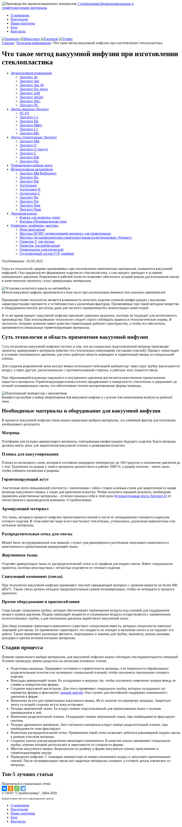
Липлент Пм (29, 201)
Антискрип (28, 185)
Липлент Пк (29, 197)
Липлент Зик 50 (32, 85)
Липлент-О (28, 145)
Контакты (18, 31)
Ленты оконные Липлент (30, 109)
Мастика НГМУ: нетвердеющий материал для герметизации (65, 233)
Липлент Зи (29, 77)
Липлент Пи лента (34, 89)
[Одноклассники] (10, 788)
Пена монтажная (32, 229)
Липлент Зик (29, 81)
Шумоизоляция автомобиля (32, 169)
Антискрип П (30, 189)
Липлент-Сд (29, 117)
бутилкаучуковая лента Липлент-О (140, 496)
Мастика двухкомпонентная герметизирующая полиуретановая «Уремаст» (76, 237)
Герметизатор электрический (41, 249)
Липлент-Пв (29, 121)
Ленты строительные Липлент (34, 137)
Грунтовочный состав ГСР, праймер (47, 253)
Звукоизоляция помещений (31, 73)
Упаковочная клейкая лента (31, 165)
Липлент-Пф (29, 157)
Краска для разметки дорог (40, 217)
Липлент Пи (29, 177)
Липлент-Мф (29, 141)
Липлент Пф (29, 181)
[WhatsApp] (17, 788)
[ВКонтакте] (4, 788)
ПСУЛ (24, 113)
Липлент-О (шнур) (34, 149)
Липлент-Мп (29, 133)
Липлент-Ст (29, 129)
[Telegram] (23, 788)
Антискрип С (30, 193)
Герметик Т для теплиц (37, 241)
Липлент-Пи (29, 161)
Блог (14, 27)
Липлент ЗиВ (30, 93)
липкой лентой (71, 692)
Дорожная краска (24, 213)
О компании (20, 15)
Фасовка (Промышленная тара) (43, 221)
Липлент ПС (29, 105)
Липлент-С (28, 153)
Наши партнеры (23, 23)
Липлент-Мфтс (31, 125)
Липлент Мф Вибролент (38, 173)
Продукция (19, 19)
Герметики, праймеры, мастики (34, 225)
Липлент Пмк (30, 205)
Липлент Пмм (30, 209)
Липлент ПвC (30, 101)
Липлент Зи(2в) (31, 97)
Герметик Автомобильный (40, 245)
